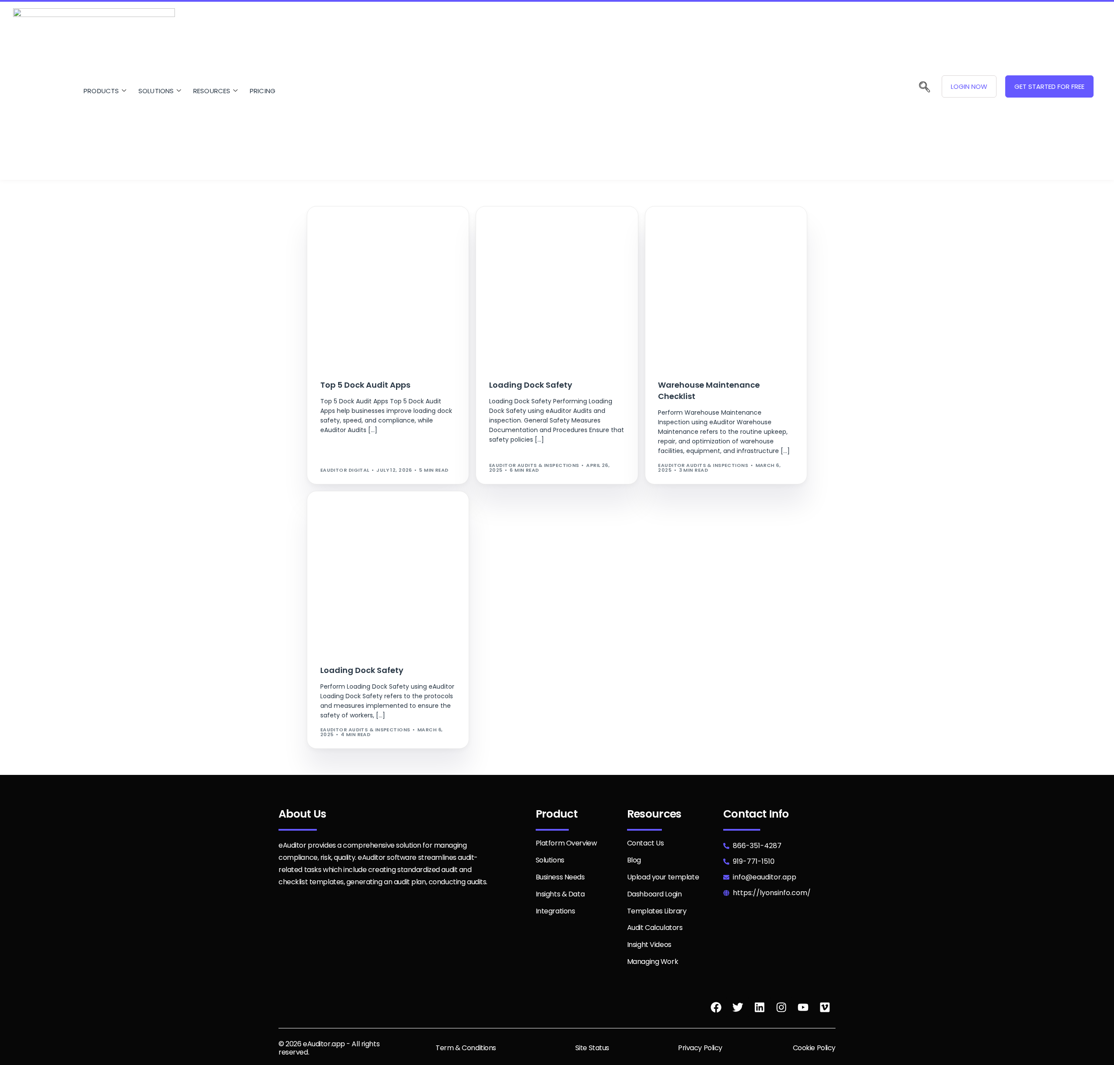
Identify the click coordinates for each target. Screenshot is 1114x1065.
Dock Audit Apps (383, 238)
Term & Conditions (466, 1048)
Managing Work (652, 962)
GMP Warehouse (595, 225)
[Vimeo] (825, 1007)
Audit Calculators (655, 928)
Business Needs (560, 877)
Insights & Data (560, 894)
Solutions (156, 90)
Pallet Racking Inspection (595, 231)
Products (101, 90)
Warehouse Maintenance (697, 238)
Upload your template (663, 877)
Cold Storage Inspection (360, 225)
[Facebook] (716, 1007)
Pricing (262, 90)
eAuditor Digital (344, 470)
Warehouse (508, 244)
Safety (557, 238)
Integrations (555, 911)
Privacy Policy (700, 1048)
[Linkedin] (759, 1007)
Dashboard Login (654, 894)
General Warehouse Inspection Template (382, 244)
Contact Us (645, 843)
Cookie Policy (814, 1048)
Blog (634, 860)
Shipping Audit (430, 516)
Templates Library (657, 911)
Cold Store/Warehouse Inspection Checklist (389, 231)
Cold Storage (513, 225)
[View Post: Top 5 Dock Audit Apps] (388, 287)
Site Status (592, 1048)
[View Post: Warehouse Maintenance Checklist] (726, 287)
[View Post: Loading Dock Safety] (557, 287)
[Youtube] (803, 1007)
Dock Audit (339, 238)
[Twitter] (737, 1007)
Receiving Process (519, 238)
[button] (924, 88)
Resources (212, 90)
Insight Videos (649, 945)
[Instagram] (781, 1007)
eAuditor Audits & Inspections (534, 465)
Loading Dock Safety (354, 251)
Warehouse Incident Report (736, 231)
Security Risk (589, 238)
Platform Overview (566, 843)
